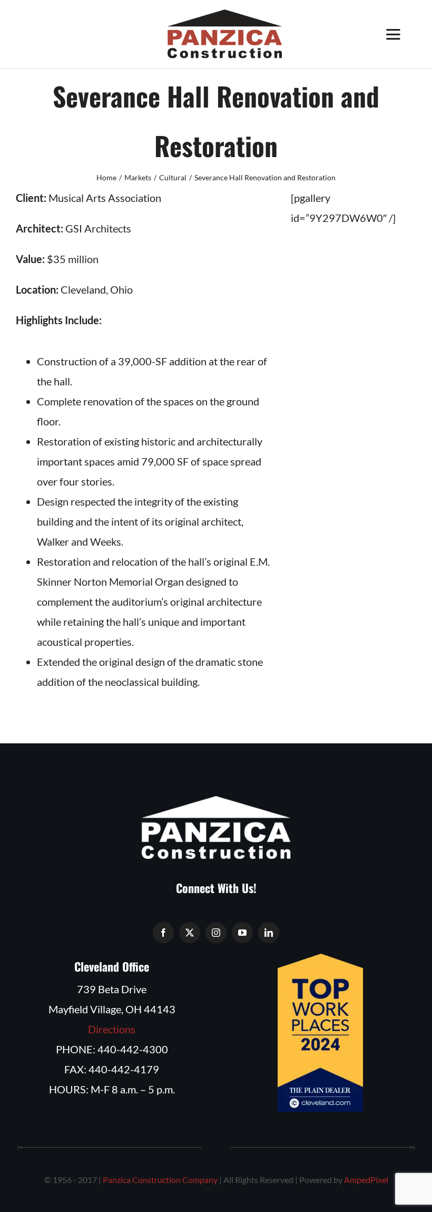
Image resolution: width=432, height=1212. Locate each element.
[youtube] (242, 932)
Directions (111, 1029)
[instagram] (216, 932)
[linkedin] (268, 932)
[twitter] (189, 932)
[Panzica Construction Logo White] (216, 801)
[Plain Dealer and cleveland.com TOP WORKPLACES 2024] (320, 959)
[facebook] (163, 932)
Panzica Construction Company (160, 1180)
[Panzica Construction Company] (225, 14)
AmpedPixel (366, 1180)
